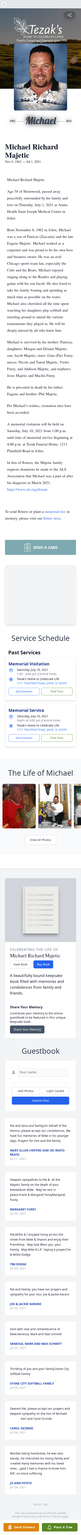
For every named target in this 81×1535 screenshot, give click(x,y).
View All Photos (40, 840)
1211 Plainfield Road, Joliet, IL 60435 (42, 683)
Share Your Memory (27, 1029)
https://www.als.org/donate (27, 489)
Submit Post (40, 1100)
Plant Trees (56, 691)
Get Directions (24, 691)
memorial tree (55, 511)
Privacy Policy (29, 1516)
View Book (20, 964)
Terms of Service (51, 1516)
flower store (52, 518)
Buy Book (43, 964)
